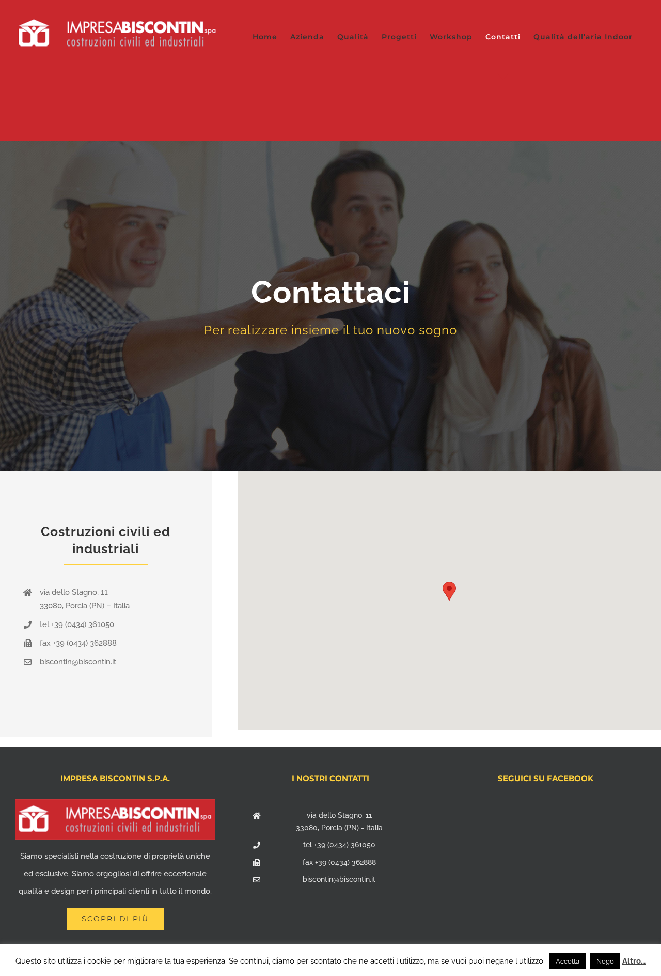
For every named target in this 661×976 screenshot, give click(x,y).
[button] (449, 591)
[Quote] (330, 306)
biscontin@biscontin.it (339, 879)
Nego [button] (605, 961)
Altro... (634, 961)
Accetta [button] (567, 961)
